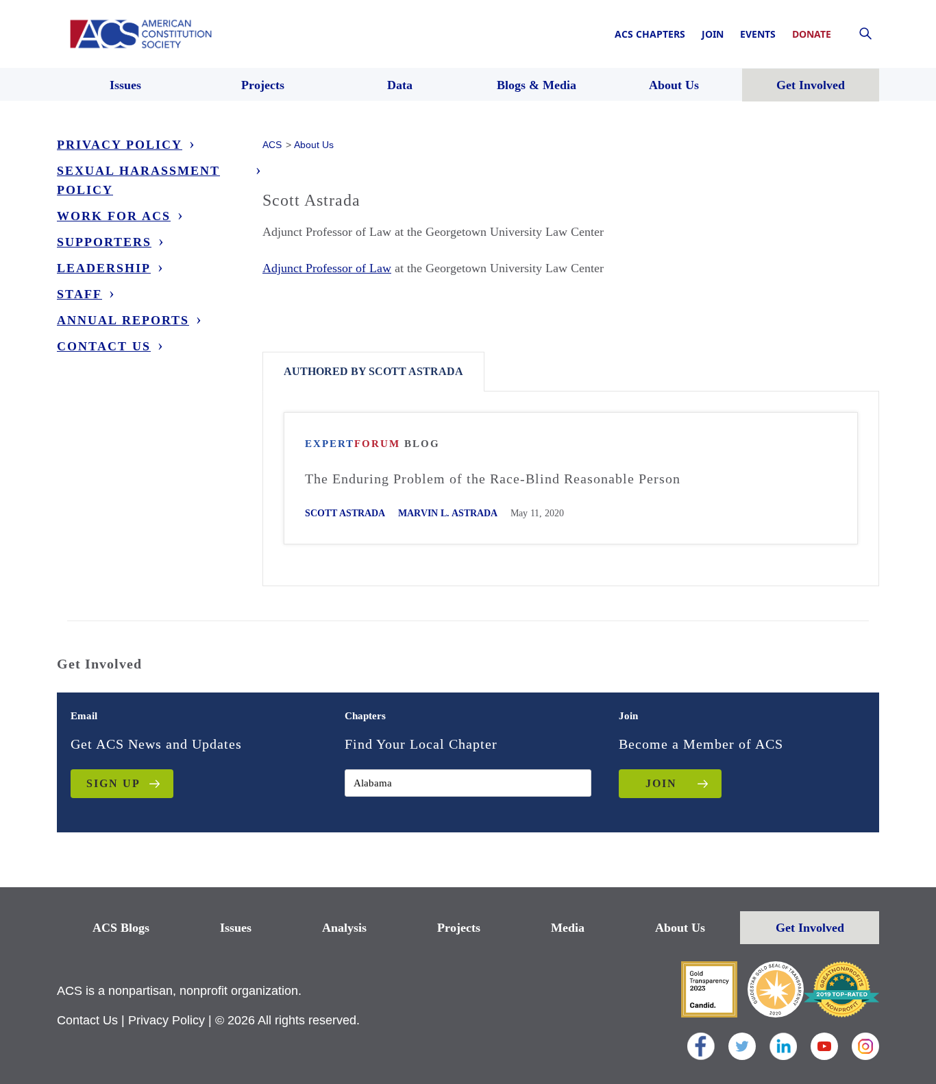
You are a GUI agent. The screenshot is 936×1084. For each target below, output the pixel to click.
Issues (235, 928)
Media (567, 928)
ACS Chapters (650, 33)
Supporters (104, 242)
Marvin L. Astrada (447, 513)
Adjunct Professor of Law (326, 268)
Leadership (104, 268)
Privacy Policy (119, 145)
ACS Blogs (121, 928)
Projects (458, 928)
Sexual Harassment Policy (138, 180)
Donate (811, 33)
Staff (79, 294)
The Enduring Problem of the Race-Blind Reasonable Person (492, 478)
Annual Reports (123, 320)
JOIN (661, 783)
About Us (680, 928)
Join (713, 33)
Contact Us (104, 346)
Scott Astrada (345, 513)
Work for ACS (114, 216)
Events (758, 33)
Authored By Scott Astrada (373, 371)
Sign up (113, 783)
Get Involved (810, 928)
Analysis (344, 928)
